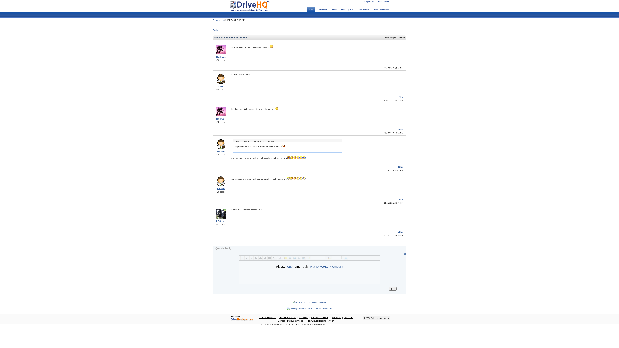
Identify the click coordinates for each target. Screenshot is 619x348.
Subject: (219, 37)
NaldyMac (221, 57)
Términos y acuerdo (287, 317)
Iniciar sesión (383, 2)
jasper (221, 86)
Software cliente (363, 9)
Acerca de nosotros (381, 9)
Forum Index (218, 20)
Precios (335, 9)
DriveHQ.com (291, 324)
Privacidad (303, 317)
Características (323, 9)
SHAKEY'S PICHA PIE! (235, 20)
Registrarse (369, 2)
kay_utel (221, 151)
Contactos (348, 317)
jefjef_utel (220, 221)
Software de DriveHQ (320, 317)
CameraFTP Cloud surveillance (291, 321)
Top (404, 253)
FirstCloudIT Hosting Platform (321, 321)
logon (290, 266)
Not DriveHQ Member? (326, 266)
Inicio (311, 9)
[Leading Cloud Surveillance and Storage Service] (309, 302)
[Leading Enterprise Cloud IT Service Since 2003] (309, 309)
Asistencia (336, 317)
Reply (215, 30)
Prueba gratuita (347, 9)
